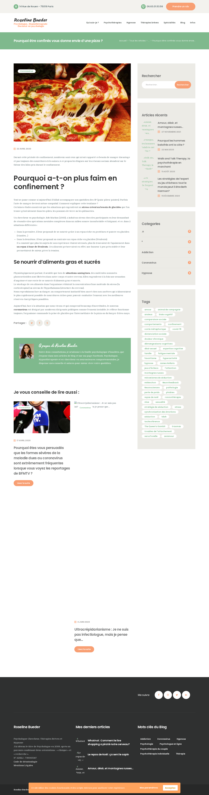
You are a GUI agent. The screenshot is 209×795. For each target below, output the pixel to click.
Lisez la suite (23, 483)
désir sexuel (150, 348)
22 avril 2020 (24, 148)
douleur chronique (153, 338)
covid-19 (176, 329)
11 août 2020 (168, 171)
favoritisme (150, 358)
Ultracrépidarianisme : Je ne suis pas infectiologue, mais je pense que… (101, 634)
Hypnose (181, 739)
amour (147, 309)
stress (178, 407)
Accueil (123, 40)
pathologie (172, 387)
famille (148, 353)
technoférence (152, 421)
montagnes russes (154, 372)
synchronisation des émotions (160, 411)
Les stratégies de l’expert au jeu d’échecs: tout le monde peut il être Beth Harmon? (173, 185)
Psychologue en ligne (171, 744)
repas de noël (151, 397)
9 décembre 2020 (171, 195)
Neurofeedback (171, 382)
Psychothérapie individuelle (154, 753)
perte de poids (152, 392)
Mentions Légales (23, 765)
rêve (146, 402)
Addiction (145, 739)
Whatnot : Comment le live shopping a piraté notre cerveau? (109, 742)
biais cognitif (166, 314)
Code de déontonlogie (25, 762)
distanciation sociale (155, 334)
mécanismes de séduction (158, 377)
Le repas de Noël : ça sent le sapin (108, 754)
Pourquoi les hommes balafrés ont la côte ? (171, 142)
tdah (164, 416)
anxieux (148, 314)
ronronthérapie (173, 397)
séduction (149, 416)
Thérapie (180, 753)
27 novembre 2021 (171, 131)
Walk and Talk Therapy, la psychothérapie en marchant (174, 163)
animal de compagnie (169, 309)
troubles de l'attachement (158, 431)
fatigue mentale (166, 353)
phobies (170, 392)
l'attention (170, 368)
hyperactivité (170, 358)
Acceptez (170, 787)
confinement (174, 324)
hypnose (148, 363)
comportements (153, 324)
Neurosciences (152, 387)
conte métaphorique (155, 329)
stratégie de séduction (156, 407)
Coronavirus (26, 71)
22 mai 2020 (168, 149)
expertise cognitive (173, 348)
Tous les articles (137, 40)
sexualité (160, 402)
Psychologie (146, 744)
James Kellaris (167, 363)
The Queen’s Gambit (154, 426)
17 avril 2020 (24, 440)
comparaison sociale (155, 319)
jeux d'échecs (151, 368)
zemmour (169, 436)
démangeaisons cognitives (158, 343)
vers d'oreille (151, 436)
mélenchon (150, 382)
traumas (176, 426)
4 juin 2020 (83, 621)
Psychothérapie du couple (154, 748)
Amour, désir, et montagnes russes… (170, 125)
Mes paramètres (149, 787)
